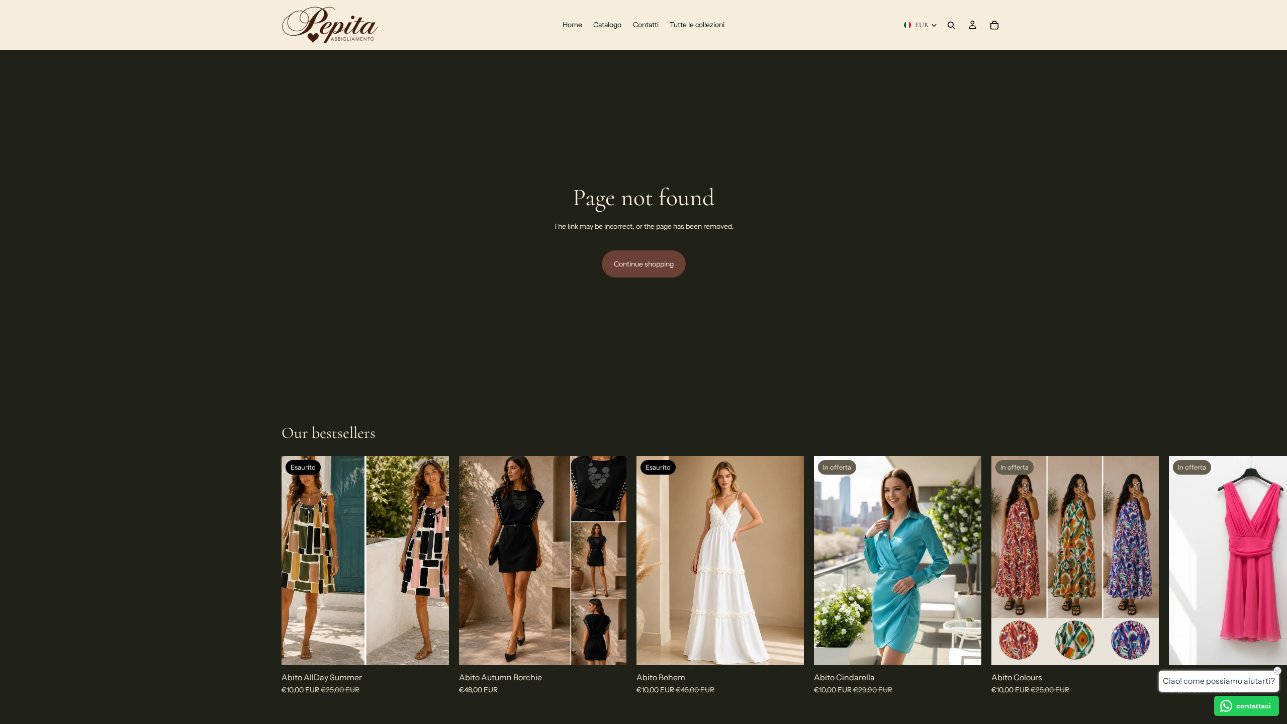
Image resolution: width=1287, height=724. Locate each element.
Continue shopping (644, 263)
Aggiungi (619, 649)
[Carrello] (994, 25)
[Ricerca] (951, 25)
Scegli (1151, 649)
